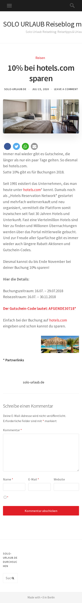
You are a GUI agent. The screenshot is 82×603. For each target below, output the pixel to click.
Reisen (40, 58)
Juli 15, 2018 (40, 89)
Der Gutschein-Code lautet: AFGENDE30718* (39, 308)
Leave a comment (66, 89)
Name (8, 479)
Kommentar (12, 430)
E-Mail (33, 479)
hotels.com (32, 189)
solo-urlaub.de (15, 89)
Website (59, 479)
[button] (7, 146)
